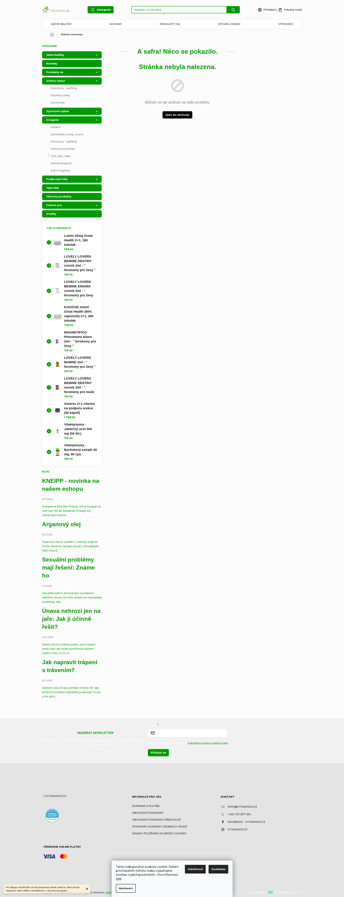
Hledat (233, 9)
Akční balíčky (61, 24)
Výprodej (285, 24)
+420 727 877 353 (239, 814)
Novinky (115, 24)
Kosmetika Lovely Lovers (67, 134)
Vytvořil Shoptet (256, 892)
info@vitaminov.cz (242, 806)
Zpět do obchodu (177, 115)
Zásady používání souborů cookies (159, 833)
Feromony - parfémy (64, 88)
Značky (51, 213)
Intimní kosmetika (63, 148)
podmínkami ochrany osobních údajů (208, 743)
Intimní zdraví (229, 24)
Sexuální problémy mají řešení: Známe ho (68, 567)
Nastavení (126, 888)
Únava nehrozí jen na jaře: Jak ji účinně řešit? (71, 619)
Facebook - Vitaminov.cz (246, 821)
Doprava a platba (146, 806)
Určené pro (54, 205)
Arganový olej (61, 524)
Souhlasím (218, 869)
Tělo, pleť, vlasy (61, 156)
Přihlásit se (158, 752)
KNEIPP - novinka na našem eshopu (70, 485)
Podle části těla (57, 179)
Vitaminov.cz (237, 829)
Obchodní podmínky (147, 812)
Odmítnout (195, 869)
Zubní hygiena (60, 170)
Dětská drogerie (61, 163)
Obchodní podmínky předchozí (156, 819)
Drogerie (52, 120)
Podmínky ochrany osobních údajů (159, 826)
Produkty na (170, 24)
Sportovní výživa (57, 111)
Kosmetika (57, 102)
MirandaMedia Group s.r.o (288, 892)
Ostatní (55, 127)
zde (118, 878)
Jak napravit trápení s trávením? (69, 666)
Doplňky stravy (60, 95)
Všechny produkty (58, 196)
